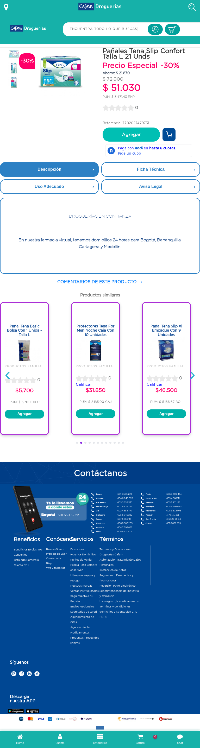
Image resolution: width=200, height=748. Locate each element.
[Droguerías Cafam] (100, 7)
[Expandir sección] (100, 728)
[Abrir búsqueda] (192, 7)
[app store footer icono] (32, 711)
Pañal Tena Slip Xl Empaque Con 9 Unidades (166, 330)
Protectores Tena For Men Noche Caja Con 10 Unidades (96, 330)
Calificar (84, 384)
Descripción (49, 169)
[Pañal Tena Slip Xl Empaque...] (166, 362)
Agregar (131, 134)
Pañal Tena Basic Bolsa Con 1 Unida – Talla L (24, 330)
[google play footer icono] (16, 710)
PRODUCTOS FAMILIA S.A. (27, 366)
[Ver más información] (6, 7)
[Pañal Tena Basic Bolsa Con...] (24, 362)
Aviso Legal (150, 186)
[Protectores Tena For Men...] (95, 362)
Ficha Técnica (151, 169)
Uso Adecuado (49, 186)
